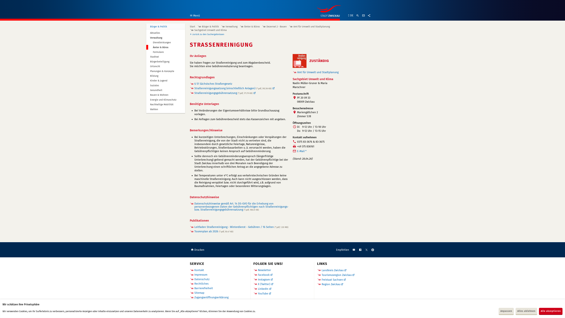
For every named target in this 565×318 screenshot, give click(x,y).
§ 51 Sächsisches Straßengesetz (213, 83)
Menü (195, 16)
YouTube (263, 293)
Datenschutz (202, 279)
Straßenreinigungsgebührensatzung (223, 93)
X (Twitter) (264, 284)
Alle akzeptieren (551, 311)
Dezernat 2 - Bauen (276, 26)
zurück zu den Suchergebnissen (208, 34)
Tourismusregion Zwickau (337, 275)
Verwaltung (231, 26)
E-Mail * (301, 151)
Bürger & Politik (158, 26)
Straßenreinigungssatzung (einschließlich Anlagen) (233, 88)
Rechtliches (201, 283)
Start (192, 26)
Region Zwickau (331, 284)
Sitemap (199, 292)
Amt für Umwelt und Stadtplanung (311, 26)
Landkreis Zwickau (333, 270)
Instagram (264, 279)
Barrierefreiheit (203, 288)
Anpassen (506, 311)
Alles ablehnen (526, 311)
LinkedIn (263, 288)
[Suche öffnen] (357, 15)
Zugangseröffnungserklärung (211, 297)
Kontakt (199, 270)
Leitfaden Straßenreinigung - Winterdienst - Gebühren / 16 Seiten (241, 227)
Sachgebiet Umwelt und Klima (210, 30)
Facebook (264, 274)
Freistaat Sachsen (332, 279)
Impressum (200, 274)
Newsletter (264, 270)
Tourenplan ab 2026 (213, 231)
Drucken (199, 249)
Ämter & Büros (252, 26)
